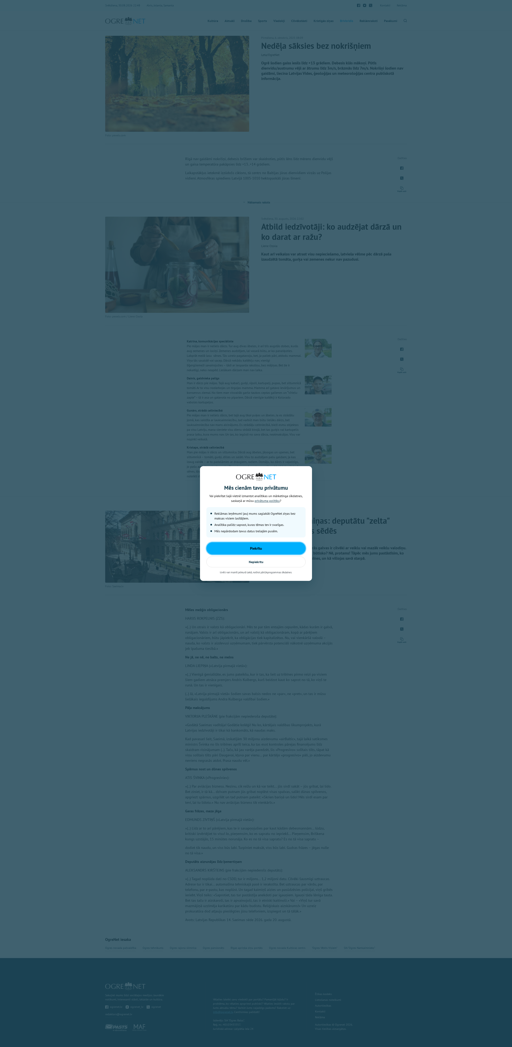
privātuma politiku (267, 501)
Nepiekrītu (256, 562)
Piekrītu (256, 548)
